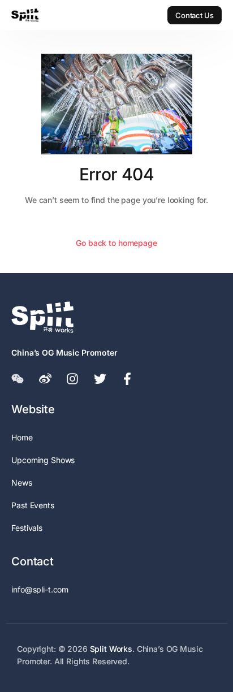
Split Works (111, 649)
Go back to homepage (116, 243)
